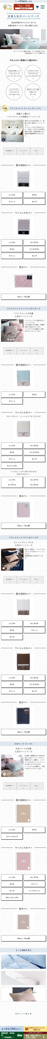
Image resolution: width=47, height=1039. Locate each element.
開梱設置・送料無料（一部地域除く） (7, 1035)
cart (37, 7)
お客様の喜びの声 (23, 8)
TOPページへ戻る (22, 1013)
